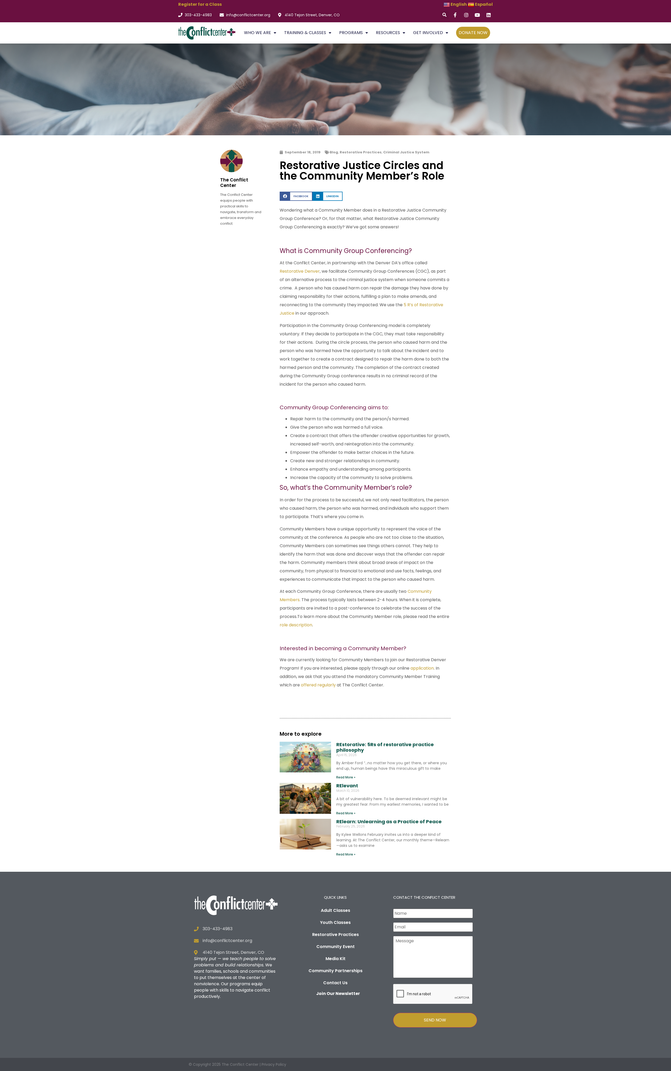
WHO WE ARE (257, 33)
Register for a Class (200, 4)
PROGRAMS (351, 33)
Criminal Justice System (406, 152)
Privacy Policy (274, 1064)
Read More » (345, 777)
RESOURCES (388, 33)
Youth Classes (335, 922)
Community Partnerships (335, 971)
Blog (334, 152)
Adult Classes (335, 910)
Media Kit (335, 959)
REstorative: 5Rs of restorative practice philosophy (385, 747)
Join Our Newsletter (338, 994)
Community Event (335, 947)
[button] (445, 15)
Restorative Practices (361, 152)
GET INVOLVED (428, 33)
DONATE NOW (473, 33)
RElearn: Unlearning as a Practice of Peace (389, 821)
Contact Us (335, 983)
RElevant (347, 785)
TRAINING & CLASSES (305, 33)
